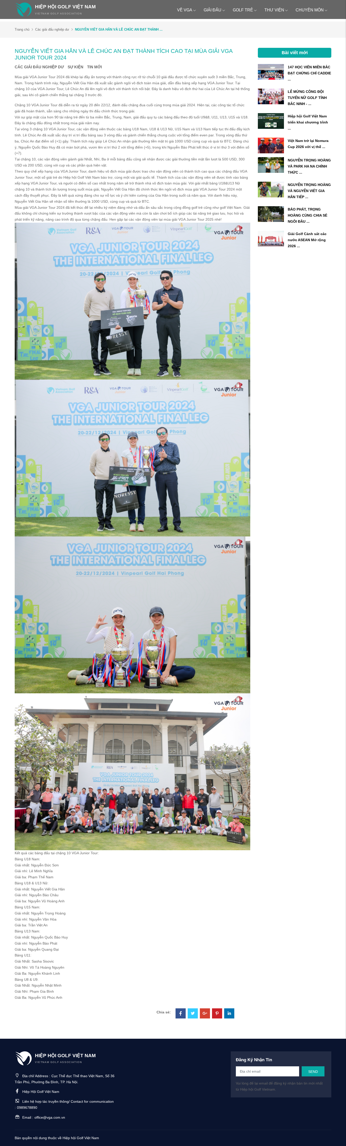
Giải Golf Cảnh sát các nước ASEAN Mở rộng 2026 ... (307, 240)
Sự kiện (75, 67)
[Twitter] (193, 1014)
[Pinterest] (217, 1014)
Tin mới (94, 67)
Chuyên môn (310, 10)
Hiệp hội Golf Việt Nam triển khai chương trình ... (308, 122)
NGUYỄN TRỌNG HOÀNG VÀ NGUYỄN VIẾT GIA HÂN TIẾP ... (309, 191)
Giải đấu (212, 10)
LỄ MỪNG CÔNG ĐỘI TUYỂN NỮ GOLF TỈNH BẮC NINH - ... (307, 98)
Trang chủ (22, 29)
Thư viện (274, 10)
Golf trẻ (243, 10)
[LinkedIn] (229, 1014)
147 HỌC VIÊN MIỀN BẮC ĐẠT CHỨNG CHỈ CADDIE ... (309, 73)
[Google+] (205, 1014)
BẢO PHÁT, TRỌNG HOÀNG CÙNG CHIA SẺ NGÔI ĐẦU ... (307, 215)
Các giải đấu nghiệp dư (52, 29)
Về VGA (184, 10)
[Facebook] (181, 1014)
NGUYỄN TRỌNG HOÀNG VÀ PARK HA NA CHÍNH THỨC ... (309, 166)
